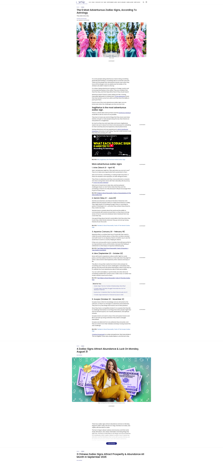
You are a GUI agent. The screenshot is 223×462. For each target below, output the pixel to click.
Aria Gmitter (79, 355)
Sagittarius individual (125, 113)
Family (105, 2)
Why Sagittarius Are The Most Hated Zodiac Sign (111, 159)
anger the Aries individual (100, 182)
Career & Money (129, 2)
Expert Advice (137, 2)
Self (102, 2)
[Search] (143, 2)
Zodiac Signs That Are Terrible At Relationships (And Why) (110, 286)
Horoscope (98, 2)
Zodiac (93, 2)
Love (90, 2)
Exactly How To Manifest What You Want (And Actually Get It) (110, 292)
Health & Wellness (122, 2)
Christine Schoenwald (81, 18)
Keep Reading (111, 443)
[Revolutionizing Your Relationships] (82, 2)
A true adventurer (120, 96)
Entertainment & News (112, 2)
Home (78, 7)
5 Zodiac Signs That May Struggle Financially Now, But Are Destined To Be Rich (109, 289)
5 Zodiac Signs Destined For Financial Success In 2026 (108, 294)
